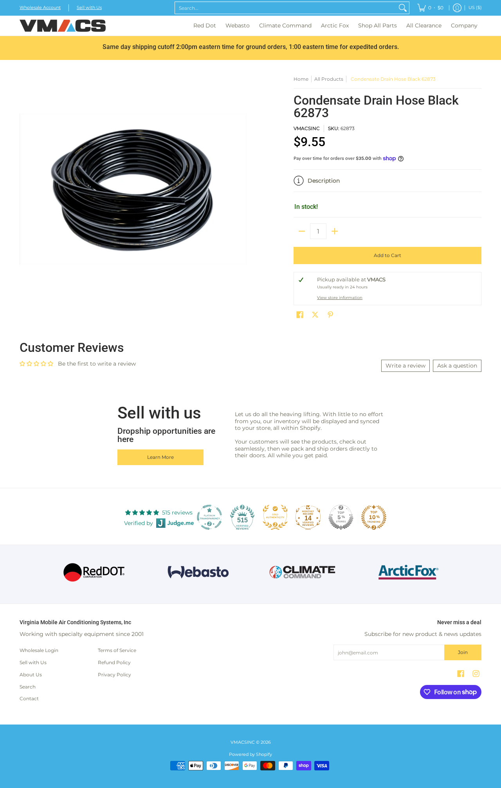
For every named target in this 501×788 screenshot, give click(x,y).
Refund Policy (114, 662)
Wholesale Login (39, 650)
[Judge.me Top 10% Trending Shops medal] (373, 517)
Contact (29, 698)
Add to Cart (387, 255)
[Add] (334, 231)
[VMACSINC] (63, 26)
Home (301, 79)
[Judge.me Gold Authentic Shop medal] (275, 517)
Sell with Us (89, 7)
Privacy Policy (114, 674)
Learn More (160, 457)
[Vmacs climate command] (302, 572)
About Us (31, 674)
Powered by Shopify (250, 754)
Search (28, 687)
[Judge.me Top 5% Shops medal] (340, 517)
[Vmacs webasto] (198, 572)
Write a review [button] (405, 365)
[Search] (402, 8)
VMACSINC (307, 128)
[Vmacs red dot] (94, 572)
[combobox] (285, 8)
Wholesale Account (40, 7)
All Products (328, 79)
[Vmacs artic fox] (407, 572)
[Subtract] (302, 231)
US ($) (475, 7)
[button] (387, 184)
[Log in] (457, 8)
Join (463, 652)
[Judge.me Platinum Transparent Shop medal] (209, 517)
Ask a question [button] (457, 365)
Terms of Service (117, 650)
